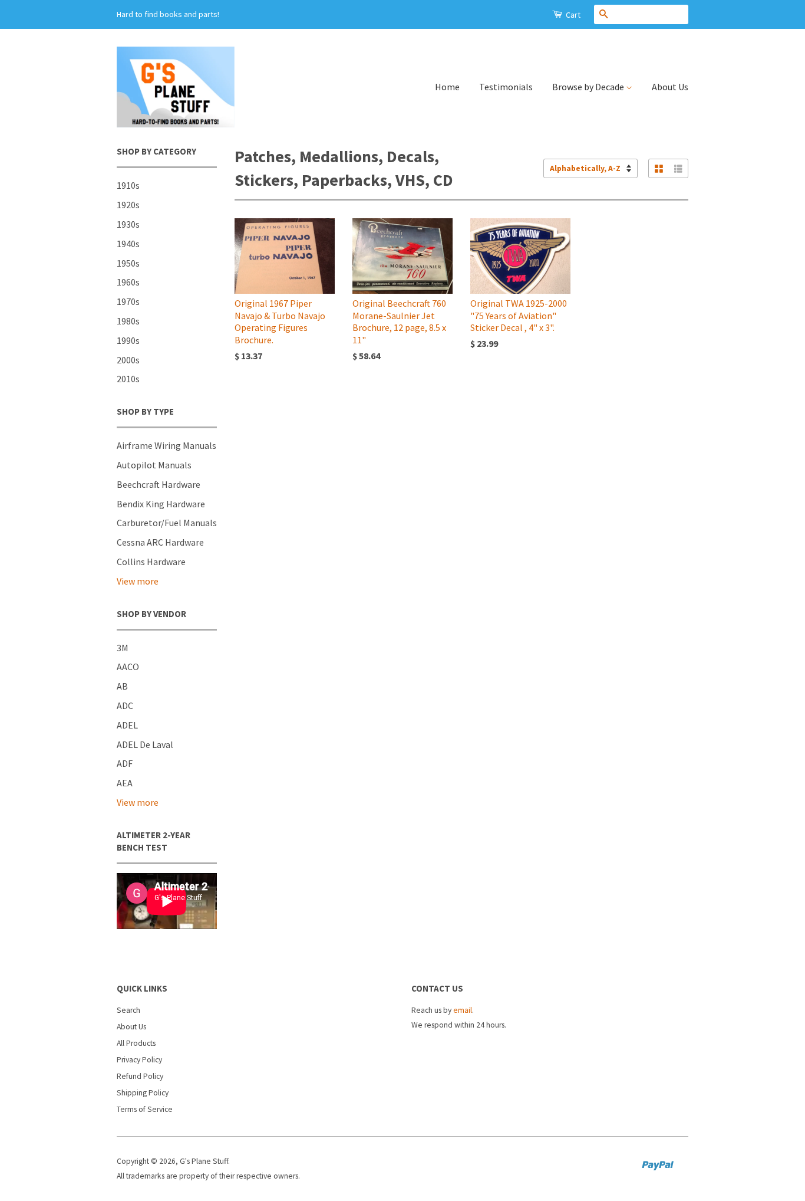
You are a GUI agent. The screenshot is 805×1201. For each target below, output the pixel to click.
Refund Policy (140, 1076)
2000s (128, 360)
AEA (125, 783)
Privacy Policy (139, 1060)
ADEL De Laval (145, 744)
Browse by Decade (589, 87)
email (462, 1010)
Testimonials (506, 87)
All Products (136, 1043)
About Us (670, 87)
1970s (128, 301)
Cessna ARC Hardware (160, 542)
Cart (572, 14)
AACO (128, 666)
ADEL (127, 725)
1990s (128, 340)
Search (128, 1010)
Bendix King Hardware (161, 504)
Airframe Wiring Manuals (166, 445)
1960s (128, 282)
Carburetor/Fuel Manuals (167, 523)
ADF (125, 763)
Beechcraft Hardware (158, 484)
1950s (128, 263)
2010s (128, 379)
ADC (125, 705)
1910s (128, 185)
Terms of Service (145, 1109)
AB (122, 686)
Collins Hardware (151, 561)
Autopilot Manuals (154, 465)
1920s (128, 205)
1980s (128, 321)
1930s (128, 224)
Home (447, 87)
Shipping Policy (143, 1093)
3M (122, 648)
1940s (128, 244)
